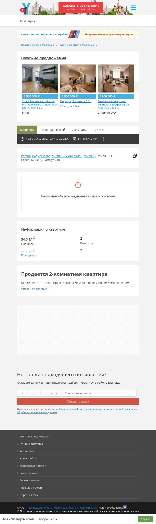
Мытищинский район (67, 156)
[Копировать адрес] (135, 156)
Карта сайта (27, 451)
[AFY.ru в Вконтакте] (125, 507)
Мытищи (90, 156)
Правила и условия (31, 487)
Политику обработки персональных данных (85, 409)
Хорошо (145, 519)
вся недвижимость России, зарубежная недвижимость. (63, 507)
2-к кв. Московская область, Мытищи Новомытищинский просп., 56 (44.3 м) (39, 105)
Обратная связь (29, 495)
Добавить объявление (81, 7)
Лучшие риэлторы (31, 444)
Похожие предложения (43, 57)
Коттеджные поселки (33, 466)
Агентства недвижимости (35, 436)
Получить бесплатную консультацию (109, 34)
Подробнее (46, 519)
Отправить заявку (78, 401)
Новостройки (28, 458)
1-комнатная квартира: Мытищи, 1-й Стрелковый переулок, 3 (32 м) (113, 105)
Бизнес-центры (29, 473)
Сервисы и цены (30, 480)
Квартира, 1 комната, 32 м (75, 101)
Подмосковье (41, 156)
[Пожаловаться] (103, 139)
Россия (26, 156)
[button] (136, 86)
